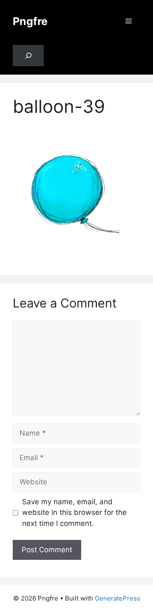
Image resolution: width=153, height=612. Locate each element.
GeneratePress (117, 598)
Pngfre (30, 21)
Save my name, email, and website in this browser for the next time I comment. (74, 512)
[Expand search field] (28, 56)
